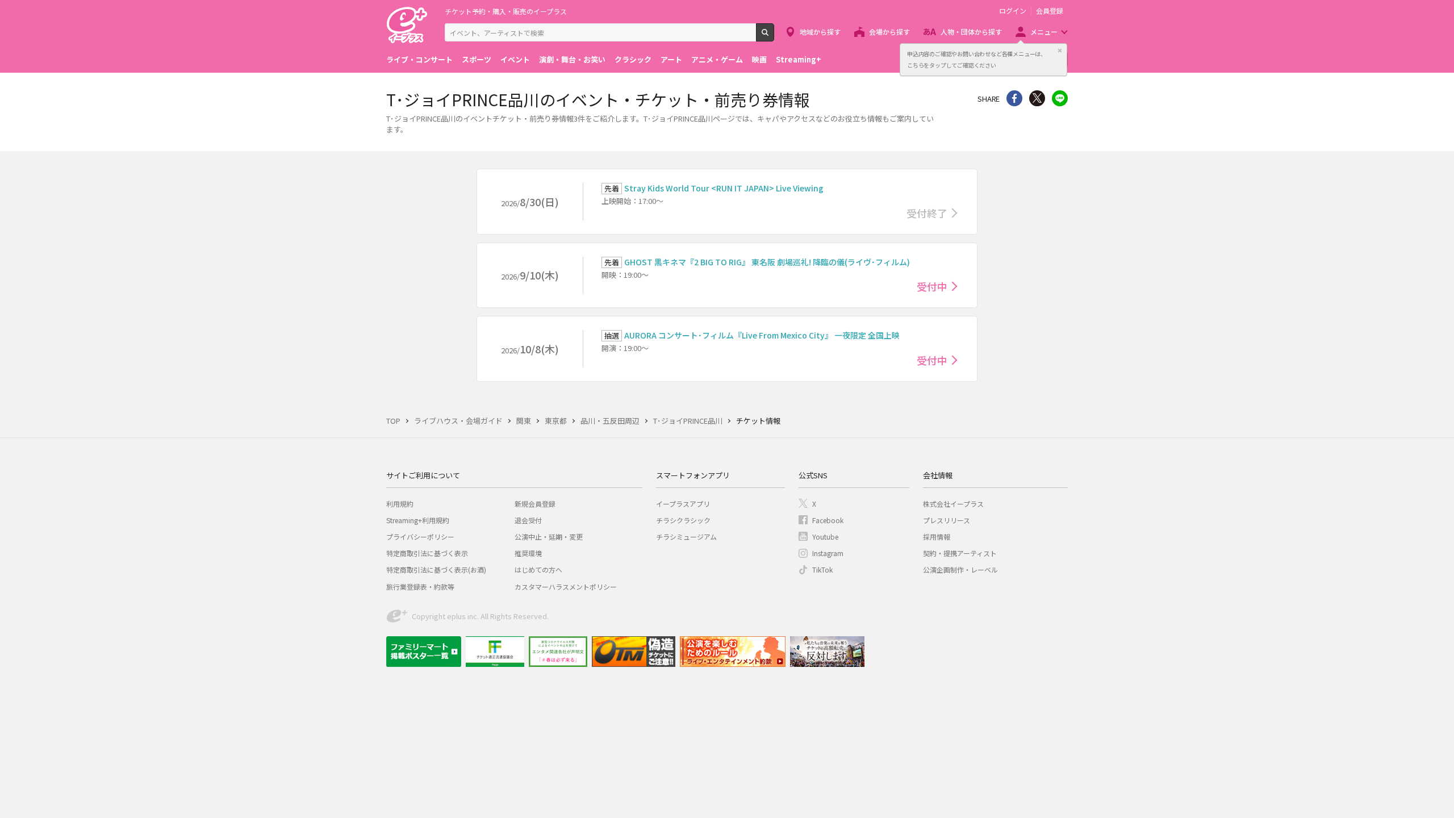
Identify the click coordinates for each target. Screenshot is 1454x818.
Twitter (1037, 98)
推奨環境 (528, 553)
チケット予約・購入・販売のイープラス (506, 11)
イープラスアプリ (683, 503)
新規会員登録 (535, 503)
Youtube (825, 536)
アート (671, 59)
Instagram (827, 553)
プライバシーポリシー (420, 536)
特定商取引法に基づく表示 (427, 553)
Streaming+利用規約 (417, 520)
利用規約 (399, 503)
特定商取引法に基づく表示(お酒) (436, 569)
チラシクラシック (683, 520)
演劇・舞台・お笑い (572, 59)
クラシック (633, 59)
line (1060, 98)
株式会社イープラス (953, 503)
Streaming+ (798, 59)
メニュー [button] (1044, 31)
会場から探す (889, 31)
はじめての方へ (538, 569)
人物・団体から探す (971, 31)
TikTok (822, 569)
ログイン (1012, 11)
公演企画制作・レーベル (960, 569)
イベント (515, 59)
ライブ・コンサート (419, 59)
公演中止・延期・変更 (549, 536)
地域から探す (820, 31)
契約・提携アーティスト (960, 553)
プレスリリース (946, 520)
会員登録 (1049, 11)
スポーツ (476, 59)
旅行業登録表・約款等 (420, 586)
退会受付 (528, 520)
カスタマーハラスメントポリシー (566, 586)
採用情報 (936, 536)
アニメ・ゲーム (717, 59)
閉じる (1059, 50)
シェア (1014, 98)
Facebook (827, 520)
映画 (759, 59)
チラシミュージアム (686, 536)
